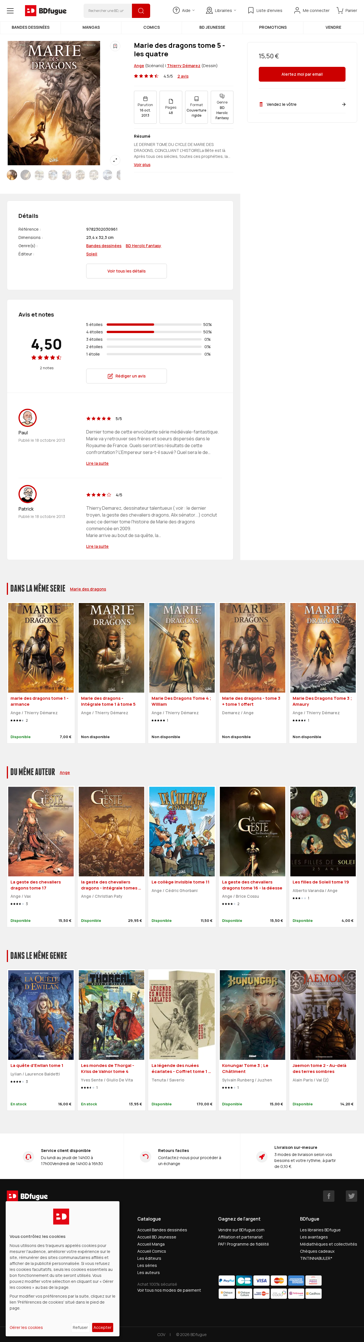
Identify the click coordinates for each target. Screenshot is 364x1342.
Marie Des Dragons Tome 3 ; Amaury (322, 701)
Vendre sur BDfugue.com (241, 1229)
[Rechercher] (141, 11)
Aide (186, 10)
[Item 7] (107, 175)
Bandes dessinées (30, 27)
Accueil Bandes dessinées (162, 1229)
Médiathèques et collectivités (328, 1244)
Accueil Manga (151, 1244)
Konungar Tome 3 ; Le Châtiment (245, 1068)
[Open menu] (10, 10)
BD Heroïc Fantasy (143, 245)
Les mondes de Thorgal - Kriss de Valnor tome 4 (107, 1068)
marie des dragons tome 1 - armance (40, 701)
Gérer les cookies (26, 1327)
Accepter (102, 1327)
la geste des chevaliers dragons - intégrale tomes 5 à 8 (111, 888)
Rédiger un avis (130, 376)
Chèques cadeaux (317, 1251)
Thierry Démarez (183, 65)
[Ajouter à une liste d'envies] (115, 46)
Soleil (91, 254)
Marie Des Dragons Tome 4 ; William (181, 701)
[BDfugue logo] (46, 10)
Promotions (273, 27)
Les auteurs (148, 1272)
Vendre (333, 27)
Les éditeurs (149, 1258)
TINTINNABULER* (316, 1258)
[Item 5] (80, 175)
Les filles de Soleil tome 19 (321, 882)
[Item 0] (12, 175)
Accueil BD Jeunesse (156, 1237)
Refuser (80, 1327)
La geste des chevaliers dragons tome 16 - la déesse (252, 885)
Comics (151, 27)
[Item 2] (39, 175)
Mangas (91, 27)
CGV (161, 1334)
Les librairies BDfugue (320, 1229)
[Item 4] (66, 175)
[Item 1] (25, 175)
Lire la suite (97, 463)
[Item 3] (53, 175)
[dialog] (62, 1268)
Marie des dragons (88, 589)
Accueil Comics (151, 1251)
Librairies (223, 10)
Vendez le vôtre (282, 104)
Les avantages (314, 1237)
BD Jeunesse (212, 27)
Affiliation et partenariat (240, 1237)
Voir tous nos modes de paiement (169, 1290)
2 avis (183, 76)
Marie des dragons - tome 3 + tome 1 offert (251, 701)
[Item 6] (94, 175)
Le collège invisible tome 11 (181, 882)
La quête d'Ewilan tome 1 (37, 1065)
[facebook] (328, 1196)
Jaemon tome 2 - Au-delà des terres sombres (319, 1068)
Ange (139, 65)
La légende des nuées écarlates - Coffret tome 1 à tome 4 (181, 1071)
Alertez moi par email (302, 74)
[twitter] (351, 1196)
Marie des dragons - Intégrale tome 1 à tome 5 (108, 701)
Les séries (147, 1265)
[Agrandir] (115, 160)
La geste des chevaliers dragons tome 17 (36, 885)
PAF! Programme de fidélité (243, 1244)
